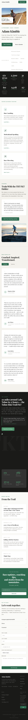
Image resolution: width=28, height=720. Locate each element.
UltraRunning (14, 62)
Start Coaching (7, 44)
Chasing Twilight (5, 694)
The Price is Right (15, 55)
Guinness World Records (17, 69)
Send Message (14, 667)
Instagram (4, 686)
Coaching (5, 264)
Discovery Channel (15, 51)
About (21, 686)
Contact (3, 699)
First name (4, 632)
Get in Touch (22, 2)
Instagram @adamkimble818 (14, 619)
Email (3, 644)
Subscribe (14, 593)
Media (3, 697)
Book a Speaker (19, 44)
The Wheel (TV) (5, 702)
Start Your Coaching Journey (10, 218)
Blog (21, 688)
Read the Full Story (8, 429)
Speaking (13, 264)
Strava (14, 623)
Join (23, 707)
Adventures (22, 683)
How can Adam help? (7, 650)
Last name (4, 638)
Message (4, 655)
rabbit (12, 65)
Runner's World (14, 58)
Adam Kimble (6, 2)
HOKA (21, 62)
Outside (22, 58)
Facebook (14, 627)
